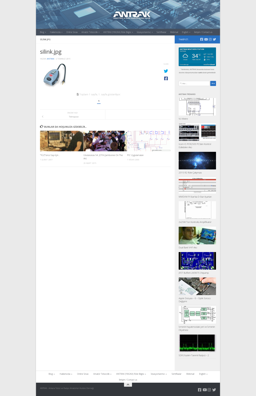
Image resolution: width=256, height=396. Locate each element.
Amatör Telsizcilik (89, 32)
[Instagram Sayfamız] (210, 39)
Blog (42, 32)
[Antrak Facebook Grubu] (201, 39)
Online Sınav (72, 32)
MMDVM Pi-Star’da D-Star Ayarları (195, 196)
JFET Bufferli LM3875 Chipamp (194, 272)
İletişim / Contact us (203, 32)
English (185, 32)
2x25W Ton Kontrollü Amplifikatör (195, 222)
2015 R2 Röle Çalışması (190, 172)
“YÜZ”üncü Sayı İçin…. (50, 155)
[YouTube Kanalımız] (205, 39)
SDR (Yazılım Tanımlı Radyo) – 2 (194, 355)
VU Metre (183, 118)
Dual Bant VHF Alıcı (188, 247)
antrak (50, 58)
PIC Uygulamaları (135, 155)
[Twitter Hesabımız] (214, 39)
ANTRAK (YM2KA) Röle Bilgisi (117, 32)
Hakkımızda (55, 32)
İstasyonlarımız (144, 32)
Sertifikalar (161, 32)
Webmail (174, 32)
